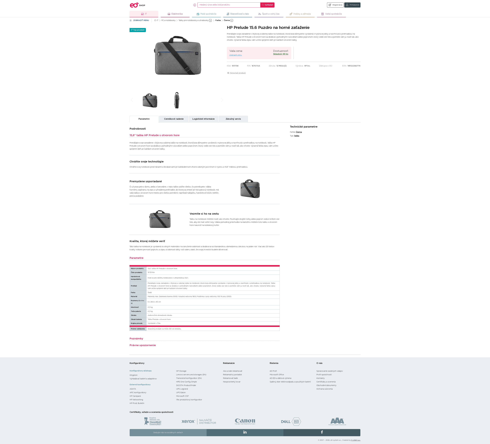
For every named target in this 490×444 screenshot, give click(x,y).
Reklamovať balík (230, 378)
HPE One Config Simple (186, 382)
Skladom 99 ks (280, 54)
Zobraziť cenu (235, 55)
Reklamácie (229, 363)
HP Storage (181, 371)
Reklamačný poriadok (232, 375)
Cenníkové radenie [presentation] (174, 119)
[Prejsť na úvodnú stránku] (138, 5)
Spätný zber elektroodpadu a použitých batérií (290, 382)
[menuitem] (152, 375)
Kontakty (320, 378)
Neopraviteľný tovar (232, 382)
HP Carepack (135, 396)
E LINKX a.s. (355, 440)
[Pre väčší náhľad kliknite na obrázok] (177, 56)
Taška (296, 136)
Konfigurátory (137, 363)
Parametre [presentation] (144, 119)
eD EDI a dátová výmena (280, 378)
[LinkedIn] (245, 432)
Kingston (134, 375)
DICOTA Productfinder (186, 385)
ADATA (133, 389)
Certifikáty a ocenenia (326, 382)
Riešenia (274, 363)
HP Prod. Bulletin (137, 403)
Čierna (299, 132)
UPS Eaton (181, 393)
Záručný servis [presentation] (233, 119)
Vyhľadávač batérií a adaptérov (143, 379)
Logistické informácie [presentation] (203, 119)
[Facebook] (321, 432)
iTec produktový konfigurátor (189, 400)
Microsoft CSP (182, 396)
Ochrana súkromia (324, 389)
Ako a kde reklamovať (232, 371)
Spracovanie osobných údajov (329, 371)
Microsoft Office (277, 375)
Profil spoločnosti (324, 375)
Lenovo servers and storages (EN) (191, 375)
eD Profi (273, 371)
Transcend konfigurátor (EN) (189, 378)
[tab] (144, 119)
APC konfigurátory (138, 393)
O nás (319, 363)
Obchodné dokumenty (326, 385)
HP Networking (136, 400)
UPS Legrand (182, 389)
